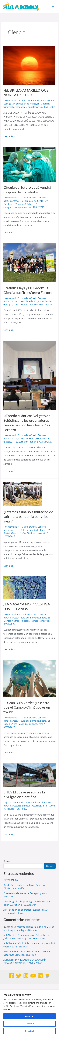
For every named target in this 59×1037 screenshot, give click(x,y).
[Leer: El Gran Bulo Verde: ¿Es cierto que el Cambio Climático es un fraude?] (29, 678)
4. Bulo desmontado (29, 100)
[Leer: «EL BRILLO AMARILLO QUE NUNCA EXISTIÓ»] (29, 65)
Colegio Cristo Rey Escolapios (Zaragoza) (25, 202)
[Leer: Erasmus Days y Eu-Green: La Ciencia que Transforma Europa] (29, 262)
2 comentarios (10, 614)
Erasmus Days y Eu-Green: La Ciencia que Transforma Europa (27, 290)
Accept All (29, 1016)
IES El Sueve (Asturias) (29, 805)
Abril (43, 100)
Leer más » (9, 136)
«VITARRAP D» (10, 880)
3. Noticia (23, 200)
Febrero (31, 204)
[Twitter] (19, 975)
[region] (29, 1013)
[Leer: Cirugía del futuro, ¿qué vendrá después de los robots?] (29, 164)
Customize (29, 1023)
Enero (32, 438)
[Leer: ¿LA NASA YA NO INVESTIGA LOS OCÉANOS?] (24, 587)
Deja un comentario (13, 802)
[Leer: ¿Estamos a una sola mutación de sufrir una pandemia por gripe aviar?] (22, 493)
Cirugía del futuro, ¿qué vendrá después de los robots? (27, 189)
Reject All (29, 1031)
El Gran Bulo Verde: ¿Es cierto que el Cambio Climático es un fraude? (26, 707)
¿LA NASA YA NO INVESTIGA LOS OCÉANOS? (26, 606)
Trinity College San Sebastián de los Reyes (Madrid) (28, 102)
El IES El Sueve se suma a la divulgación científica (24, 794)
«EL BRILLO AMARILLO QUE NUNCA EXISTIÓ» (26, 92)
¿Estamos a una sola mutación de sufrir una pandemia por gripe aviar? (28, 516)
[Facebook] (11, 975)
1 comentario (10, 100)
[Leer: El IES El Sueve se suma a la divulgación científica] (29, 774)
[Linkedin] (40, 975)
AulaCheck (8, 935)
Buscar (7, 861)
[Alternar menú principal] (53, 7)
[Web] (47, 975)
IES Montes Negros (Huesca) (26, 619)
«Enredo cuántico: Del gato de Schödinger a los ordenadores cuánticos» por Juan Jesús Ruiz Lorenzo (26, 422)
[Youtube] (33, 975)
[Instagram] (26, 975)
